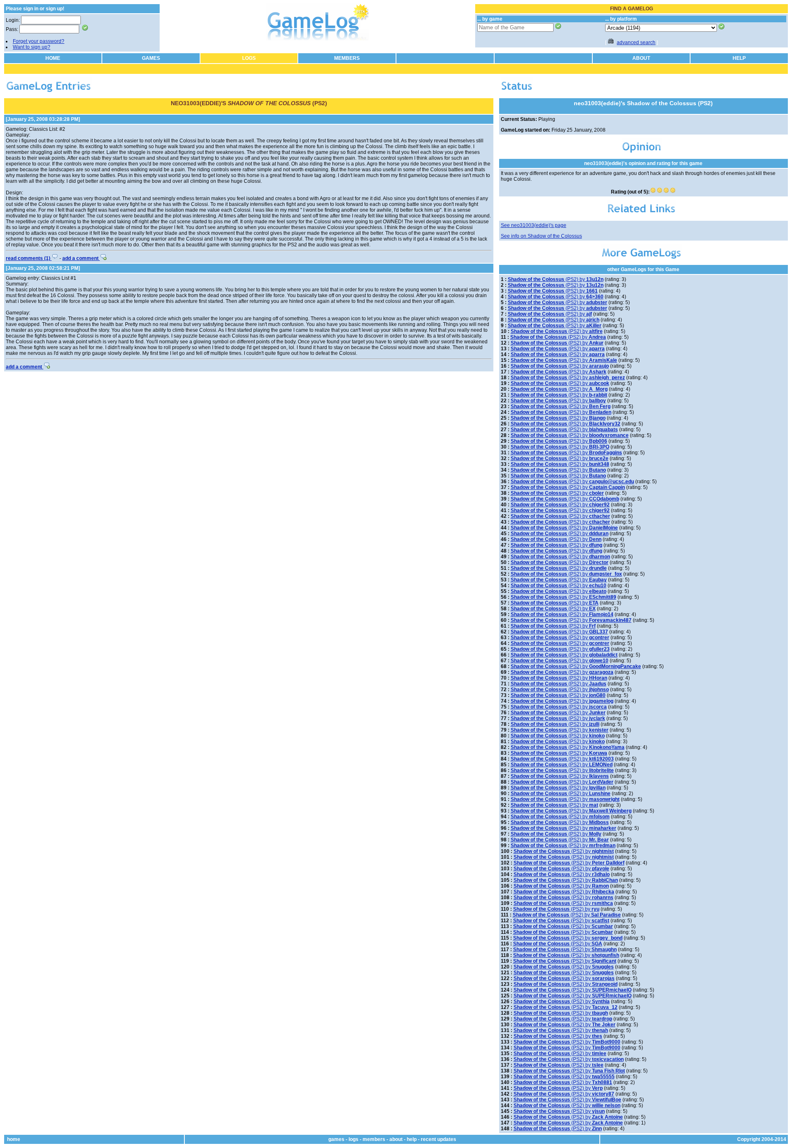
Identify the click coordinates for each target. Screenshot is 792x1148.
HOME (52, 58)
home (13, 1139)
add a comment (81, 258)
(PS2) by (555, 279)
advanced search (636, 42)
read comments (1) (29, 258)
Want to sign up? (31, 47)
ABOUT (641, 58)
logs (353, 1139)
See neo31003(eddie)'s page (533, 225)
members (374, 1139)
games (336, 1139)
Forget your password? (38, 41)
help (412, 1139)
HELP (739, 58)
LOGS (249, 58)
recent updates (438, 1139)
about (396, 1139)
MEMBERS (347, 58)
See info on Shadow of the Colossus (541, 236)
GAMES (151, 58)
